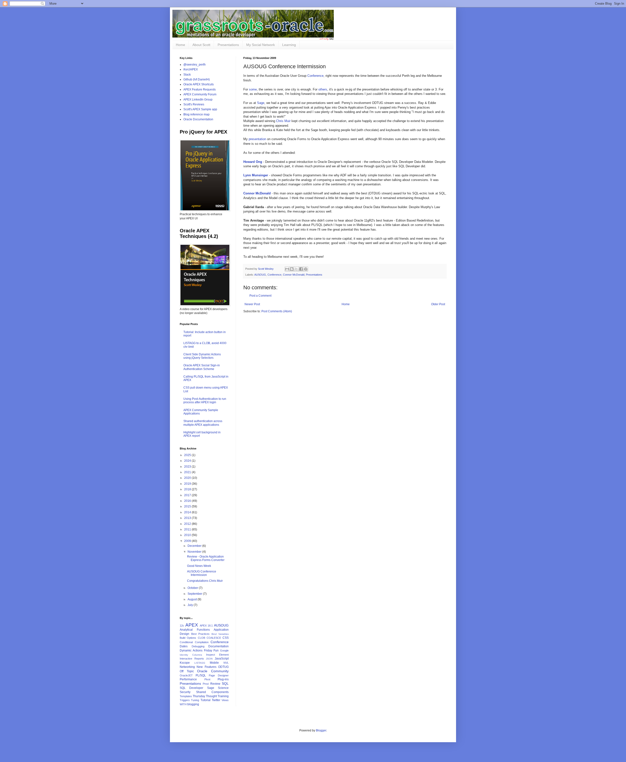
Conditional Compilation (194, 642)
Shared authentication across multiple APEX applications (202, 422)
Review (215, 683)
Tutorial (206, 700)
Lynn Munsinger (255, 175)
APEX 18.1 (206, 625)
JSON (209, 658)
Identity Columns (191, 654)
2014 (188, 512)
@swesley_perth (194, 64)
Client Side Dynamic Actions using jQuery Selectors (202, 356)
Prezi (206, 683)
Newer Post (252, 304)
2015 (188, 506)
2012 (188, 524)
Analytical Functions (195, 629)
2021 (188, 472)
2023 (188, 466)
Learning (289, 45)
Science (223, 688)
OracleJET (186, 675)
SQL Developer (191, 688)
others (322, 89)
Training (223, 696)
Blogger (321, 730)
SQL (225, 683)
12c (182, 625)
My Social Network (260, 45)
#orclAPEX (190, 69)
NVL (226, 662)
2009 (188, 541)
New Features (206, 667)
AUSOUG (260, 274)
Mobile (214, 662)
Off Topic (187, 671)
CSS (226, 637)
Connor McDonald (257, 193)
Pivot (207, 679)
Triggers (185, 700)
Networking (187, 667)
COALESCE (214, 637)
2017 (188, 495)
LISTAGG (199, 662)
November (195, 551)
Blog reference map (196, 114)
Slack (187, 74)
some (253, 89)
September (195, 593)
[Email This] (287, 269)
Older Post (438, 304)
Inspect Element (217, 654)
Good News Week (199, 566)
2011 (188, 529)
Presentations (228, 45)
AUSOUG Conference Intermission (201, 573)
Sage (260, 103)
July (191, 605)
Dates (184, 646)
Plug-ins (223, 679)
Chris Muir (283, 121)
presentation (257, 139)
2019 (188, 483)
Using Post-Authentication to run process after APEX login (204, 400)
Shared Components (212, 692)
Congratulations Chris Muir (205, 581)
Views (225, 700)
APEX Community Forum (199, 94)
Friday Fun (211, 650)
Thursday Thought (205, 696)
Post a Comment (260, 295)
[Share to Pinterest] (305, 269)
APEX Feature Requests (199, 89)
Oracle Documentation (198, 119)
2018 (188, 489)
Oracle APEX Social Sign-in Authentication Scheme (201, 367)
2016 (188, 501)
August (193, 599)
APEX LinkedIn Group (197, 99)
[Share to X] (296, 269)
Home (180, 45)
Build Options (188, 637)
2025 (188, 455)
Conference (315, 76)
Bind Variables (220, 634)
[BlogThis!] (291, 269)
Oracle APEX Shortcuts (198, 84)
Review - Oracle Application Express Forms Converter (205, 558)
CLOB (201, 637)
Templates (186, 696)
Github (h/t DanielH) (196, 79)
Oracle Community (213, 671)
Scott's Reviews (193, 104)
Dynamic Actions (191, 650)
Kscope (185, 662)
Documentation (218, 646)
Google (224, 650)
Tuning (195, 700)
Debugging (198, 646)
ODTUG (223, 667)
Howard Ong (252, 162)
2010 (188, 535)
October (193, 588)
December (195, 546)
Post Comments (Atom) (276, 311)
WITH (183, 704)
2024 (188, 460)
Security (185, 692)
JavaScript (222, 658)
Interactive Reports (192, 658)
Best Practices (200, 633)
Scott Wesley (266, 268)
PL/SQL (201, 675)
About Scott (201, 45)
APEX (191, 625)
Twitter (216, 700)
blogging (193, 704)
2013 (188, 518)
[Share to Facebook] (301, 269)
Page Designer (219, 675)
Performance (188, 679)
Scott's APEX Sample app (200, 109)
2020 (188, 478)
